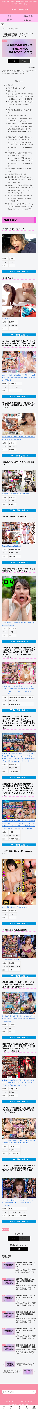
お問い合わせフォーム (28, 1401)
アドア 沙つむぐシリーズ (16, 88)
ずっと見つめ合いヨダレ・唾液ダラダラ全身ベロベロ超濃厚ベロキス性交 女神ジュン (20, 104)
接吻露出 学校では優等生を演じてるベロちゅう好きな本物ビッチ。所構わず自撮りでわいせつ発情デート (20, 179)
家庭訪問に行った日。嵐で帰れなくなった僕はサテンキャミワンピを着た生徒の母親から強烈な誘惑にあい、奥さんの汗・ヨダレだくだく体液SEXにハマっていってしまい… (20, 129)
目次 (16, 81)
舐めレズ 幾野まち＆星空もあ (17, 115)
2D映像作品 (9, 85)
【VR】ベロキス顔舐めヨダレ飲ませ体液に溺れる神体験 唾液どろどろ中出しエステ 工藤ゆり (20, 198)
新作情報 (6, 1229)
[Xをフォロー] (19, 1249)
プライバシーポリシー (10, 1401)
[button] (24, 61)
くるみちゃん (12, 91)
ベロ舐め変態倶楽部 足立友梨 (17, 174)
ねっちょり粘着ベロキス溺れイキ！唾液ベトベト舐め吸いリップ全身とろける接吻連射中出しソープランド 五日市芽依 (20, 96)
